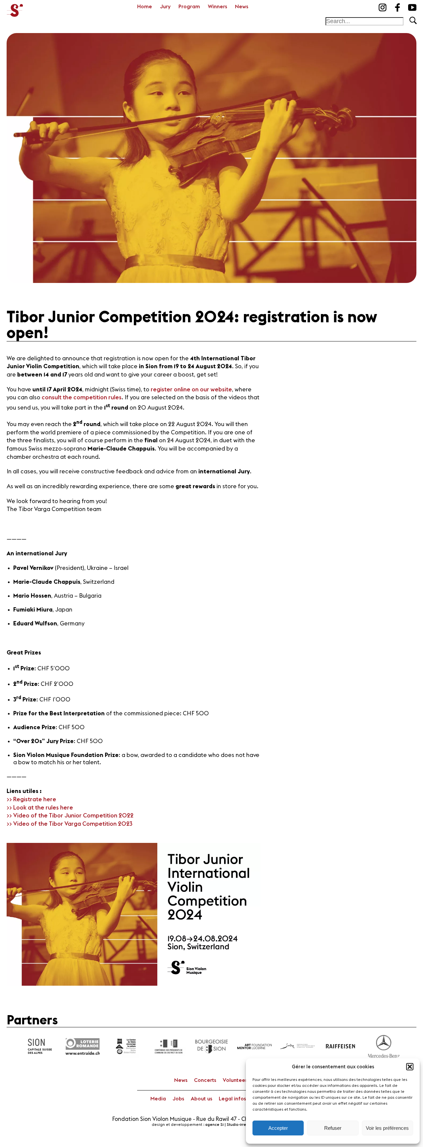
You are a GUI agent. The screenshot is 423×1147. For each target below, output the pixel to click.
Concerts (205, 1080)
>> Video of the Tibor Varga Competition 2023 (70, 824)
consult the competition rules (82, 397)
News (241, 6)
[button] (409, 1066)
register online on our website (191, 389)
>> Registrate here (31, 799)
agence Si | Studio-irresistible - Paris (238, 1125)
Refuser (332, 1128)
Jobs (178, 1098)
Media (158, 1098)
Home (144, 6)
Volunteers (236, 1080)
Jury (165, 6)
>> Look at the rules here (40, 808)
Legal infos (232, 1098)
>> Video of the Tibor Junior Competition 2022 (70, 815)
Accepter (278, 1128)
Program (189, 6)
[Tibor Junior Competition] (15, 8)
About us (201, 1098)
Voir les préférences (387, 1128)
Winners (217, 6)
